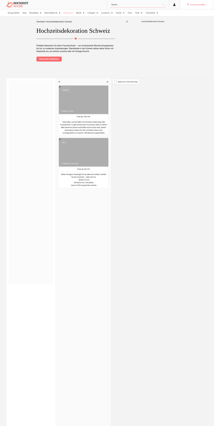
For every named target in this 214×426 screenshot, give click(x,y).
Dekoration (68, 13)
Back (33, 91)
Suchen (32, 83)
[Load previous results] (59, 82)
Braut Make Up (50, 13)
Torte (137, 13)
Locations (105, 13)
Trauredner (150, 13)
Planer (118, 13)
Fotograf (91, 13)
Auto (24, 13)
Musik (78, 13)
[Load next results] (107, 82)
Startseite (40, 21)
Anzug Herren (13, 13)
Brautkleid (33, 13)
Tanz (130, 13)
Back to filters (32, 175)
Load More (18, 205)
